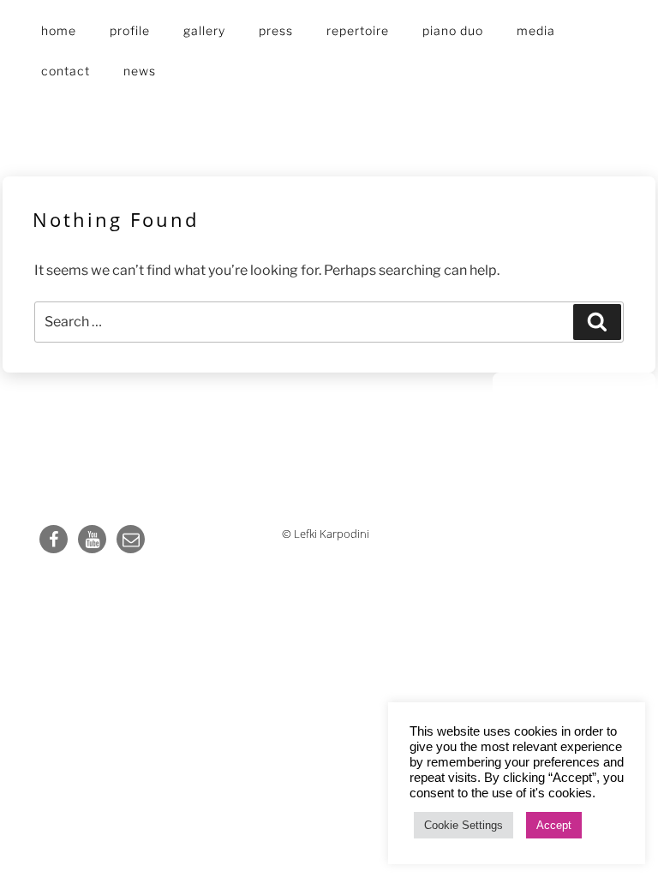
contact (65, 70)
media (536, 30)
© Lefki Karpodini (325, 533)
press (276, 30)
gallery (204, 30)
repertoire (357, 30)
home (58, 30)
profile (130, 30)
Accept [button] (553, 825)
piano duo (452, 30)
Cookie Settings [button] (463, 825)
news (139, 70)
